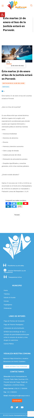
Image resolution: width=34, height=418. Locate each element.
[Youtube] (25, 203)
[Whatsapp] (19, 203)
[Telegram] (14, 206)
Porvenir (17, 215)
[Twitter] (14, 203)
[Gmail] (19, 206)
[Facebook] (8, 203)
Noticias (6, 87)
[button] (2, 14)
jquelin (9, 64)
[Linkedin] (8, 206)
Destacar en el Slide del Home (13, 83)
